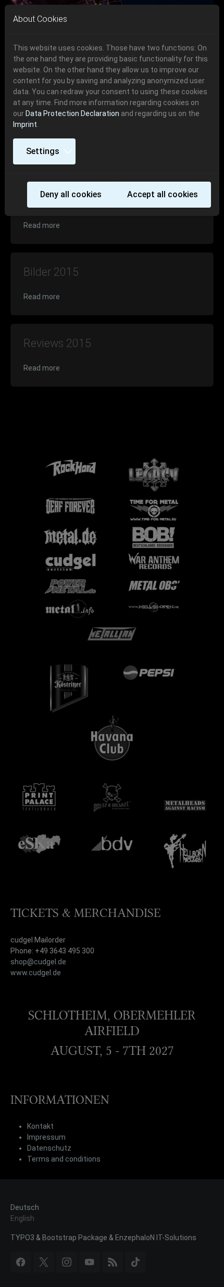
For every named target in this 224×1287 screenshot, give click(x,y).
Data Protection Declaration (72, 113)
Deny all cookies (71, 194)
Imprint (25, 124)
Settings (42, 151)
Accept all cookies (162, 194)
